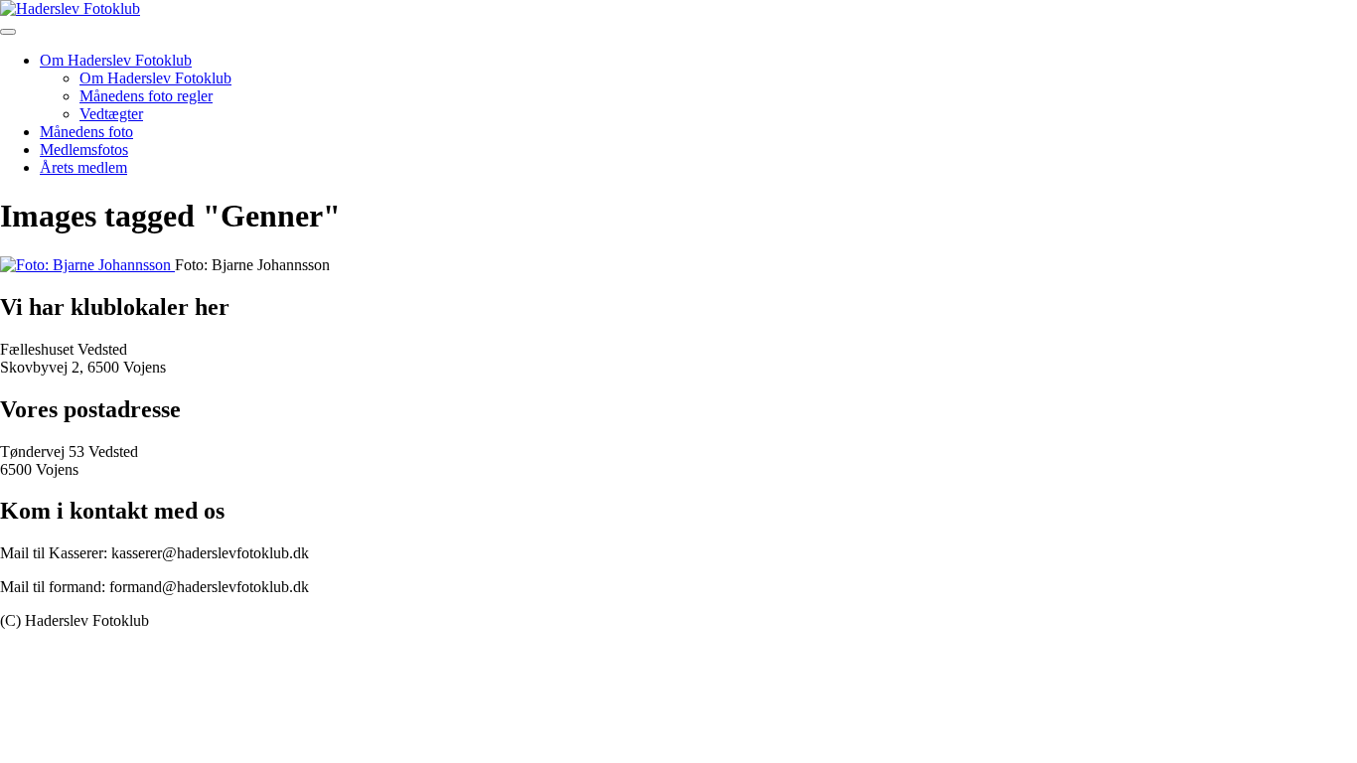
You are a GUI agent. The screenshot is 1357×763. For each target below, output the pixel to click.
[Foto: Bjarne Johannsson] (87, 264)
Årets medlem (83, 167)
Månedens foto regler (146, 95)
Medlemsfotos (84, 149)
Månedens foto (86, 131)
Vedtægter (111, 113)
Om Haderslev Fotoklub (116, 60)
